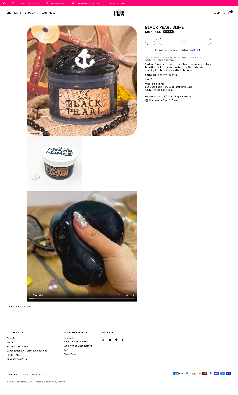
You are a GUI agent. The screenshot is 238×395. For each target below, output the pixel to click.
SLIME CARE (31, 12)
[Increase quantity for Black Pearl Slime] (155, 41)
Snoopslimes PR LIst (17, 359)
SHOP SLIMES (14, 12)
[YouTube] (112, 340)
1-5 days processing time (21, 3)
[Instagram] (105, 340)
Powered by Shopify (55, 382)
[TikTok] (125, 339)
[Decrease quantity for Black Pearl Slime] (147, 41)
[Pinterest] (118, 340)
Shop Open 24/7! (52, 3)
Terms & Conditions (17, 346)
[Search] (224, 13)
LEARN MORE (48, 12)
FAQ (66, 350)
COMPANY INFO (16, 333)
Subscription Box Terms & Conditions (27, 350)
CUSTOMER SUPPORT (76, 333)
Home (10, 306)
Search (11, 338)
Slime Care (70, 354)
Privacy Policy (14, 354)
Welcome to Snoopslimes (78, 345)
